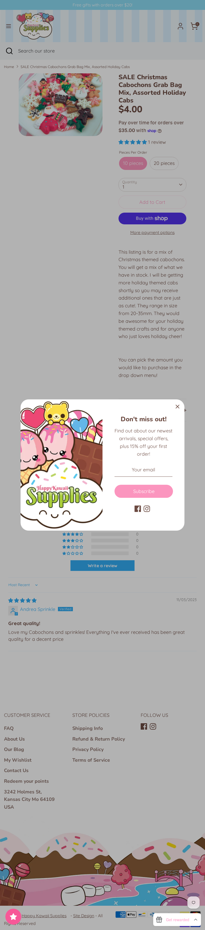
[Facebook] (138, 509)
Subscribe (144, 491)
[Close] (177, 406)
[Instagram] (147, 509)
